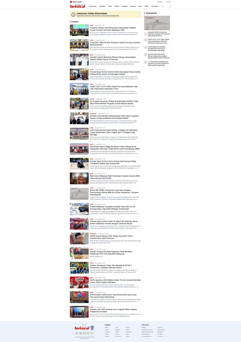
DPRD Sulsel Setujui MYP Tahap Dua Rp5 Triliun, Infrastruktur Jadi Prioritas (111, 237)
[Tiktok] (92, 333)
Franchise (160, 336)
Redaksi (144, 327)
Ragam (128, 327)
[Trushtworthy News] (92, 327)
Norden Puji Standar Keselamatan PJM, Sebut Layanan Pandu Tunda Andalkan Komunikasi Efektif (114, 117)
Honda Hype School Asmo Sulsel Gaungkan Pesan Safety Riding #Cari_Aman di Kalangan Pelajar (115, 73)
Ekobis (117, 6)
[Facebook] (77, 333)
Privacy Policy (161, 329)
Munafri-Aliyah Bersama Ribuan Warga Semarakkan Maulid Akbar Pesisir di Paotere (113, 58)
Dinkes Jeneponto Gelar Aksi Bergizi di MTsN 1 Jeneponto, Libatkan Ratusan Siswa (111, 266)
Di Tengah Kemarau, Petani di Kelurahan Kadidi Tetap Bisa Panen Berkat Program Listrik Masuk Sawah (114, 102)
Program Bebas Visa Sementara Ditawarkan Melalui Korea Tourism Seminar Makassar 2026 (113, 29)
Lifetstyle (107, 332)
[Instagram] (84, 333)
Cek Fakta (154, 6)
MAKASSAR (93, 113)
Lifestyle (125, 6)
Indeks (128, 336)
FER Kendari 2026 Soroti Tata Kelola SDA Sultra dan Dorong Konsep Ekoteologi (113, 296)
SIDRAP (92, 99)
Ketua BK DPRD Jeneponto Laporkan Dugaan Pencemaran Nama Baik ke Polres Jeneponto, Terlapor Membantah (114, 192)
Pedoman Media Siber (147, 332)
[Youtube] (88, 333)
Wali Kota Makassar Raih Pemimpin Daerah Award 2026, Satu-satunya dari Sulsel (115, 177)
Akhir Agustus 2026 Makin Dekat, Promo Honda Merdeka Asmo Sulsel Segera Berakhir (115, 281)
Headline (102, 6)
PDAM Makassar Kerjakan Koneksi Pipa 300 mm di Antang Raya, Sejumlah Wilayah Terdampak (112, 208)
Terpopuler (93, 6)
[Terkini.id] (82, 328)
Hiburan (133, 6)
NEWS (91, 25)
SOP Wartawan (146, 334)
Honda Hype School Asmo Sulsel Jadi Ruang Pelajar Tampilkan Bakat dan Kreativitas (113, 162)
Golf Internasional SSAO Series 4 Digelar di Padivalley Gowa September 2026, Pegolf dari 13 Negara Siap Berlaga (114, 132)
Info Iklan (159, 334)
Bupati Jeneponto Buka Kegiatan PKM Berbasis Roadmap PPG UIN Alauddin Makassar (111, 253)
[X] (80, 333)
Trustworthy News (146, 336)
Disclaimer (160, 332)
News (110, 6)
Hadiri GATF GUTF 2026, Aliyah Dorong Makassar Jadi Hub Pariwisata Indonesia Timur (114, 87)
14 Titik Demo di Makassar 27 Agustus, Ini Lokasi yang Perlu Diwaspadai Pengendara (158, 63)
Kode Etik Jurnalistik (147, 329)
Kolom (127, 329)
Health (117, 332)
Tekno (146, 6)
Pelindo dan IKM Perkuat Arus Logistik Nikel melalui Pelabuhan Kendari (113, 310)
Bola (140, 6)
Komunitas (118, 336)
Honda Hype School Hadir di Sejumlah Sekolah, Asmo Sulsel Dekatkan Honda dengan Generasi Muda (114, 222)
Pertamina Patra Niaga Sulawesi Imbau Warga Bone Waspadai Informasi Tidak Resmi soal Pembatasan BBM (115, 147)
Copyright (159, 327)
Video (127, 334)
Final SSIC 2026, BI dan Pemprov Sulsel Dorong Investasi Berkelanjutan (115, 43)
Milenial (118, 329)
